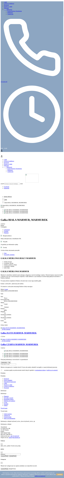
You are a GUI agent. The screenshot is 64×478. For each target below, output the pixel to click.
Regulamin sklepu (9, 399)
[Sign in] (32, 151)
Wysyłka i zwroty (8, 398)
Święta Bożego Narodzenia (14, 11)
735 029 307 (4, 81)
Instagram (6, 188)
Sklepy (6, 405)
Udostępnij (7, 229)
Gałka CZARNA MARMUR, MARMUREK (19, 344)
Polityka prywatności (9, 401)
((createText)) (13, 456)
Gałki (5, 2)
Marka (2, 289)
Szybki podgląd (5, 329)
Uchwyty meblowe (9, 3)
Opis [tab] (5, 253)
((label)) (3, 454)
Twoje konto (4, 408)
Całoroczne (10, 14)
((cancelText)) (4, 456)
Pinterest (6, 232)
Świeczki (6, 5)
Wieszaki (6, 8)
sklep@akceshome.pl (14, 437)
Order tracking (8, 414)
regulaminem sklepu (40, 370)
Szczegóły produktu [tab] (9, 254)
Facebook (6, 186)
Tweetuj (6, 231)
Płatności (6, 396)
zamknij (60, 474)
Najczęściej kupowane (10, 381)
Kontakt (6, 404)
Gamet (6, 289)
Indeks (2, 291)
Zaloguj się (7, 415)
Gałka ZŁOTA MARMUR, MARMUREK (19, 333)
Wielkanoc (10, 12)
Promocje (6, 378)
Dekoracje (8, 9)
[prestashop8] (32, 182)
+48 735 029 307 (14, 436)
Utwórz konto (7, 417)
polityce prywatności (40, 476)
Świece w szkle (8, 6)
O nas (5, 402)
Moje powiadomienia (9, 418)
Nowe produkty (8, 380)
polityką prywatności (52, 370)
